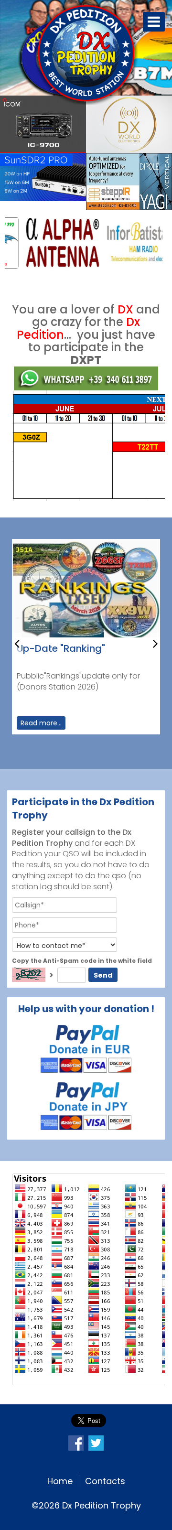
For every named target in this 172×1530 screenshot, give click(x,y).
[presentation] (17, 643)
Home (60, 1481)
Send (103, 975)
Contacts (105, 1481)
